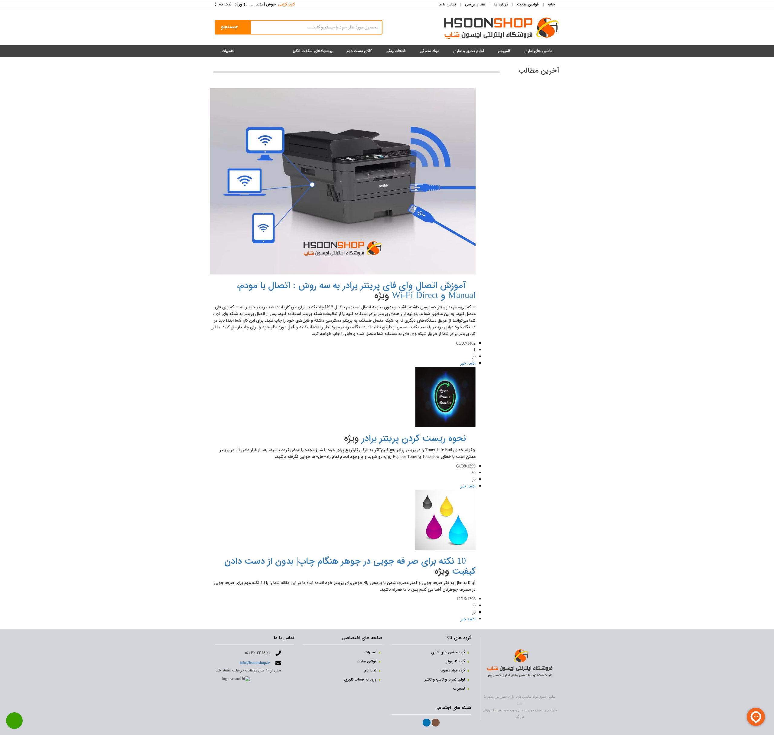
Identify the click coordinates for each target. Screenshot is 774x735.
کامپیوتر (504, 51)
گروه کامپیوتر (455, 661)
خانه (551, 4)
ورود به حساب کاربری (360, 679)
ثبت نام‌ (370, 670)
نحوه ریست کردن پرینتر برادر (414, 438)
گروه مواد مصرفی (452, 670)
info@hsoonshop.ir (255, 663)
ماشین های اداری (538, 51)
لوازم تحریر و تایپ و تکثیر (445, 679)
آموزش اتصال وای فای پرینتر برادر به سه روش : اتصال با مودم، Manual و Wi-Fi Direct (356, 291)
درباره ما (501, 4)
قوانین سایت (528, 4)
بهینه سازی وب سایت (516, 710)
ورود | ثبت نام (230, 4)
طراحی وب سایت (545, 710)
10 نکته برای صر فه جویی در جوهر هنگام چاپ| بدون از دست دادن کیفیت (350, 566)
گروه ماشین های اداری (448, 652)
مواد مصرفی (429, 51)
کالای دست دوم (359, 51)
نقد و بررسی (475, 4)
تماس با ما (447, 4)
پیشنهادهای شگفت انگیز (313, 51)
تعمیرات (228, 51)
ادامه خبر (468, 363)
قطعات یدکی (395, 51)
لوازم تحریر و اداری (468, 51)
